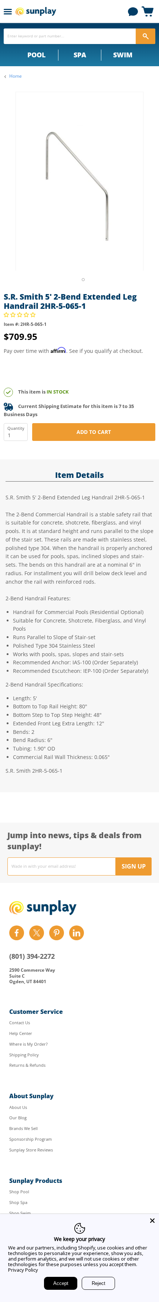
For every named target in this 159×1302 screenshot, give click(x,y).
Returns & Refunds (27, 1065)
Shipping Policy (24, 1055)
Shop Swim (20, 1213)
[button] (20, 314)
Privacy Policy (23, 1269)
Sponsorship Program (30, 1139)
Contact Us (19, 1022)
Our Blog (18, 1117)
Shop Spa (18, 1202)
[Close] (152, 1220)
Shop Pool (19, 1191)
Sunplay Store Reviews (31, 1150)
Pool (36, 54)
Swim (122, 54)
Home (15, 76)
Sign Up (134, 866)
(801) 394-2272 (32, 956)
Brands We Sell (23, 1128)
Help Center (20, 1033)
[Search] (145, 36)
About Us (18, 1107)
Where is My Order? (28, 1044)
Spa (80, 54)
